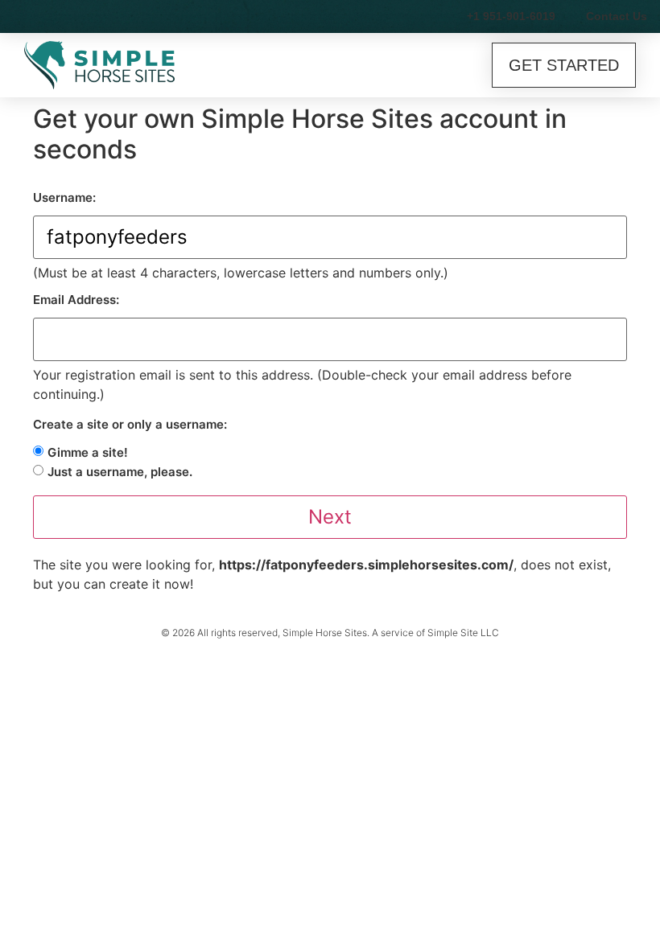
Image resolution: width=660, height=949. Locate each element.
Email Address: (76, 300)
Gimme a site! (87, 452)
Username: (64, 197)
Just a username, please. (119, 471)
